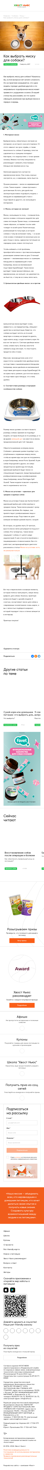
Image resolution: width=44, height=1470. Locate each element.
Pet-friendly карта (12, 1249)
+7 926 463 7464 (30, 1427)
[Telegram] (39, 656)
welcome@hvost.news (18, 1419)
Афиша (7, 1231)
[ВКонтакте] (32, 656)
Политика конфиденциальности (16, 1450)
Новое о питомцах (12, 1254)
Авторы (7, 1272)
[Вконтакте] (6, 1330)
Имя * (8, 1128)
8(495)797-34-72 (18, 1396)
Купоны (7, 1240)
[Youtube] (12, 1330)
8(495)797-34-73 (32, 1396)
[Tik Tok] (38, 1330)
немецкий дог (17, 439)
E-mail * (9, 1118)
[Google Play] (12, 1290)
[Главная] (22, 5)
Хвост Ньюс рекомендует (15, 1258)
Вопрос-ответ (10, 1263)
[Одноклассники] (35, 656)
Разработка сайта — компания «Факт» (19, 1465)
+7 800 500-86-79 (19, 1417)
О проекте (8, 1245)
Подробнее (22, 1005)
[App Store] (6, 1290)
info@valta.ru (26, 1398)
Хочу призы (22, 941)
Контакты (8, 1267)
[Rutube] (6, 1337)
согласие (18, 1157)
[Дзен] (31, 1330)
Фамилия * (10, 1138)
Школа (7, 1236)
